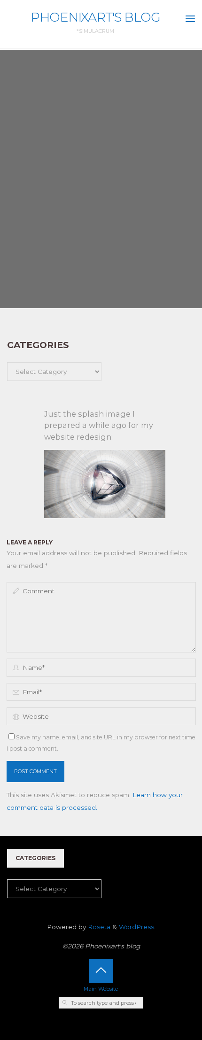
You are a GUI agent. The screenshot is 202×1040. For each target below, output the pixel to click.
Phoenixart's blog (95, 17)
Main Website (101, 989)
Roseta (98, 927)
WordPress (136, 927)
